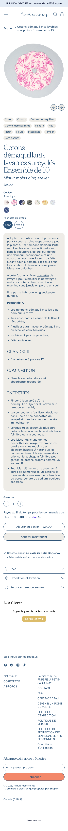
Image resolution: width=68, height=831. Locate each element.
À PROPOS (10, 686)
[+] (20, 503)
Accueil (8, 28)
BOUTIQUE (10, 676)
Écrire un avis (34, 619)
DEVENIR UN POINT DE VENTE (49, 705)
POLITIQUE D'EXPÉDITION (46, 713)
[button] (55, 14)
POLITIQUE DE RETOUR (46, 722)
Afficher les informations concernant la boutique (30, 557)
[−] (6, 503)
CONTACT (43, 688)
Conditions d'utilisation (45, 745)
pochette (43, 275)
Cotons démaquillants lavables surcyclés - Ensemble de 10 (37, 28)
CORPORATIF (11, 681)
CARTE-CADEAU (48, 698)
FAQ (40, 693)
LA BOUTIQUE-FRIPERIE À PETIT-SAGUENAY (49, 679)
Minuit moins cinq (24, 785)
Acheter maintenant (34, 537)
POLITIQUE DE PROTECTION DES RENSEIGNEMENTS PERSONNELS (49, 734)
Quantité (8, 497)
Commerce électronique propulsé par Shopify (31, 788)
